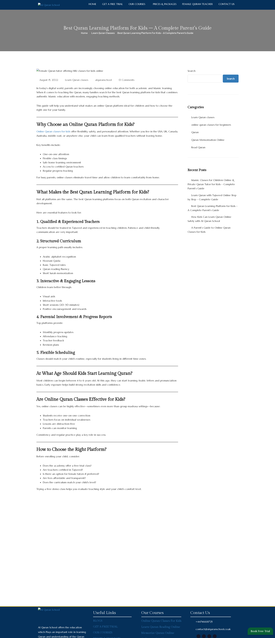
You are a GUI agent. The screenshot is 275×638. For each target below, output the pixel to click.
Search (191, 70)
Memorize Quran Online (157, 633)
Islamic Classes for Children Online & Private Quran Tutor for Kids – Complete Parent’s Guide (211, 184)
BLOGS (97, 620)
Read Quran (198, 147)
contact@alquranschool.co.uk (213, 629)
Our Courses (137, 4)
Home (84, 32)
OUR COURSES (102, 632)
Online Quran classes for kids (53, 131)
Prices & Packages (164, 4)
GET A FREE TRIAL (112, 4)
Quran (195, 132)
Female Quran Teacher (197, 4)
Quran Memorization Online (207, 139)
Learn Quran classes (103, 32)
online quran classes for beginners (211, 124)
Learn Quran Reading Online (160, 627)
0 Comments (126, 79)
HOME (92, 4)
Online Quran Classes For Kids (161, 621)
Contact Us (226, 4)
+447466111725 (204, 621)
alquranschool (103, 79)
